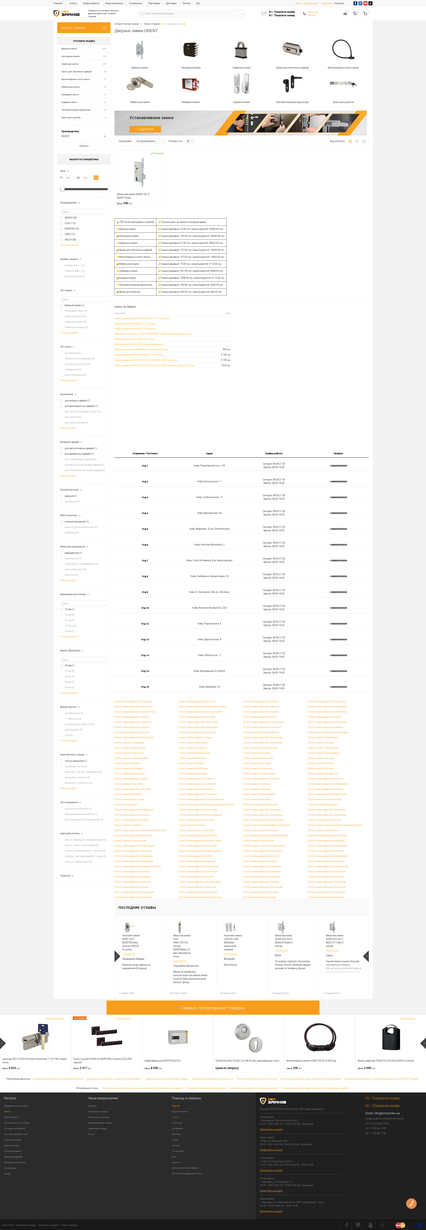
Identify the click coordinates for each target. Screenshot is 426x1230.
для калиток (73, 417)
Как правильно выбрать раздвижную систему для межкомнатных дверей (143, 1088)
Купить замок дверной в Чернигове (198, 722)
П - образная (73, 718)
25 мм (70, 676)
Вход (298, 3)
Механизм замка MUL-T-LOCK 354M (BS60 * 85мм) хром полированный (153, 334)
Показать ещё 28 (69, 332)
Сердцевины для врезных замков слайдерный (58, 1079)
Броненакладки (11, 1145)
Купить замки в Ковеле (127, 763)
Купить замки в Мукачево (257, 763)
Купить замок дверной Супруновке (327, 722)
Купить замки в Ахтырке (256, 753)
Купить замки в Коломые (321, 758)
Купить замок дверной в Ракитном (326, 871)
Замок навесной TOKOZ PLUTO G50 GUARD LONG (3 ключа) (146, 360)
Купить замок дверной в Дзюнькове (263, 887)
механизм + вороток (77, 777)
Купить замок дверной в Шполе (196, 876)
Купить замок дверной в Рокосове (326, 892)
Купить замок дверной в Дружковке (262, 814)
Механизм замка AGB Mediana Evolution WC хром (141, 349)
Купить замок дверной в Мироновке (327, 845)
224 (104, 56)
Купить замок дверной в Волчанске (327, 794)
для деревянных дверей (79, 453)
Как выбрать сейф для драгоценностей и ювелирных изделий (315, 1088)
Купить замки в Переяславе (323, 747)
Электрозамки (11, 1117)
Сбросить (84, 146)
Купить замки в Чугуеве (320, 742)
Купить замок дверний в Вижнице (197, 861)
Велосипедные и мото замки (75, 79)
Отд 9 (145, 592)
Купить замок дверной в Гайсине (197, 778)
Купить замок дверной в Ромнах (325, 789)
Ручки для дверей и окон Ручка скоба (257, 1079)
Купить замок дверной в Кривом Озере (200, 840)
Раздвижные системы (15, 1162)
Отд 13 (145, 639)
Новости (176, 1162)
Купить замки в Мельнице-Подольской (264, 845)
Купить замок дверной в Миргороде (262, 737)
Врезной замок (74, 305)
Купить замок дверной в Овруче (196, 789)
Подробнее (145, 129)
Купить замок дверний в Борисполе (133, 737)
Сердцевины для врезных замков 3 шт (213, 1079)
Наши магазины (114, 3)
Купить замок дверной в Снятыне (326, 876)
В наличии (159, 153)
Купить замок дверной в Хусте (324, 820)
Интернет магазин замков (126, 24)
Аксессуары (10, 1168)
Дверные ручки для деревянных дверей (167, 1079)
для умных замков (76, 422)
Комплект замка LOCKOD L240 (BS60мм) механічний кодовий (233, 942)
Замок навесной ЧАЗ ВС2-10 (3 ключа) (135, 328)
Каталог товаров (73, 27)
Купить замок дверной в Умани (131, 887)
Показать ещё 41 (69, 693)
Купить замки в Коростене (128, 784)
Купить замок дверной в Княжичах (133, 835)
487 (104, 64)
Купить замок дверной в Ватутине (197, 887)
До (78, 177)
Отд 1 (145, 465)
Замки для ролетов (70, 117)
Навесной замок (75, 316)
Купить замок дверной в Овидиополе (328, 856)
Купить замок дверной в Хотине (131, 871)
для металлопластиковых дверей (85, 464)
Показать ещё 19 (69, 636)
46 (105, 71)
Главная (57, 3)
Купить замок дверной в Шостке (132, 732)
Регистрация (311, 3)
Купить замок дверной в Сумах (324, 717)
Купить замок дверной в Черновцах (133, 856)
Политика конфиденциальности (187, 1173)
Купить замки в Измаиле (127, 825)
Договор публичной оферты (185, 1168)
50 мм (70, 631)
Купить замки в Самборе (127, 794)
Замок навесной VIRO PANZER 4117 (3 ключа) (139, 355)
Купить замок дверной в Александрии (328, 732)
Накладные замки (70, 56)
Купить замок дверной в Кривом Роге (134, 711)
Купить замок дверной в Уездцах (132, 876)
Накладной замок (76, 310)
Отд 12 (145, 623)
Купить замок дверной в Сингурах (261, 876)
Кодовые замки (69, 102)
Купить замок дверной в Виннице (197, 701)
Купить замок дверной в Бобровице (133, 809)
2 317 (82, 1068)
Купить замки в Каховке (192, 825)
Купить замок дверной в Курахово (326, 840)
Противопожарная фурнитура (75, 110)
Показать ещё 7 (68, 428)
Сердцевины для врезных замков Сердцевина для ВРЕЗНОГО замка (381, 1079)
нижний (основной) (77, 521)
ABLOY (70, 239)
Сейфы (7, 1173)
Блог (174, 1157)
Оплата (187, 3)
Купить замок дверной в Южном (261, 892)
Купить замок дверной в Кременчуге (327, 706)
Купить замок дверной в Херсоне (261, 706)
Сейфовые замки (70, 94)
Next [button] (366, 956)
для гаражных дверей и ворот (83, 411)
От (61, 177)
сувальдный (73, 558)
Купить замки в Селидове (128, 768)
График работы (91, 3)
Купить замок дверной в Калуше (325, 778)
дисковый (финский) (77, 364)
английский (73, 353)
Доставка (171, 3)
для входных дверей (77, 400)
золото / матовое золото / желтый (85, 850)
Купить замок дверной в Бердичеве (198, 727)
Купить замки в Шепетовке (193, 768)
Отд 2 (145, 481)
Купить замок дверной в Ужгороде (198, 794)
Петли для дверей (12, 1151)
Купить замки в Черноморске (323, 753)
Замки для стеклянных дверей (76, 71)
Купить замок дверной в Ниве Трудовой (200, 851)
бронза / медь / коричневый (82, 845)
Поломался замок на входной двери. (206, 1088)
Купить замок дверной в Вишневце (327, 887)
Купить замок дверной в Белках (260, 804)
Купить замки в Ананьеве (193, 773)
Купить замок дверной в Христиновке (263, 820)
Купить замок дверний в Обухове (132, 789)
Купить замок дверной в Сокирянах (262, 866)
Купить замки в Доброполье (129, 747)
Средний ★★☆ (74, 271)
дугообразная (74, 713)
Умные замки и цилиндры (17, 1123)
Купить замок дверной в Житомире (327, 701)
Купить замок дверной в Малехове (198, 845)
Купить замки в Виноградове (259, 794)
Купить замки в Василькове (129, 773)
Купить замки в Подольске (129, 753)
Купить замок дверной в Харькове (133, 701)
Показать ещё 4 (68, 740)
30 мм (70, 687)
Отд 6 (145, 544)
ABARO (71, 217)
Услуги (73, 3)
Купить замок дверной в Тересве (261, 881)
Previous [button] (117, 956)
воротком (72, 575)
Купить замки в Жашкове (257, 799)
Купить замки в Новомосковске (260, 747)
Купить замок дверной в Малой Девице (200, 814)
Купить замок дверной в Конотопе (197, 732)
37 (105, 87)
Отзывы (176, 1145)
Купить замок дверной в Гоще (259, 897)
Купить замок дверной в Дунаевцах (327, 814)
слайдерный (73, 369)
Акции (91, 1134)
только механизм (76, 761)
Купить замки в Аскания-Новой (325, 799)
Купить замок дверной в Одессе (131, 717)
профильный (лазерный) (80, 358)
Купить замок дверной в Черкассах (133, 722)
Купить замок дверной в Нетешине (133, 851)
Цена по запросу (227, 1068)
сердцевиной (73, 553)
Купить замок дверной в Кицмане (326, 897)
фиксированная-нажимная (81, 814)
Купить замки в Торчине (321, 768)
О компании (135, 3)
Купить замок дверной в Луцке (195, 737)
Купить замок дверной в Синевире (133, 897)
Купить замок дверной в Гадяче (131, 820)
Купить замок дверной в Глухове (196, 820)
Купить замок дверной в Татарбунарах (200, 881)
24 (105, 110)
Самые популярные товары (213, 1008)
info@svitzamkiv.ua (387, 1113)
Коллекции (177, 1123)
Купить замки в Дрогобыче (322, 773)
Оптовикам (177, 1128)
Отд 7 (145, 560)
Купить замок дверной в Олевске (325, 851)
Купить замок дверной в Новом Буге (263, 851)
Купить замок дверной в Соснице (132, 881)
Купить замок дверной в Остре (195, 856)
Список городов (69, 1225)
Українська (328, 3)
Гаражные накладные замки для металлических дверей (310, 1079)
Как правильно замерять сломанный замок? (253, 1088)
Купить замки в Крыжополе (258, 840)
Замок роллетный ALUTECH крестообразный (139, 344)
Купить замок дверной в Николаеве (327, 711)
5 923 (11, 1068)
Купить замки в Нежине (320, 763)
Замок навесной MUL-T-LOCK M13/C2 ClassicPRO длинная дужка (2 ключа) (155, 365)
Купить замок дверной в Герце (259, 861)
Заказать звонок (313, 14)
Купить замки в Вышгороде (129, 799)
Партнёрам (154, 3)
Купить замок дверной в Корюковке (327, 835)
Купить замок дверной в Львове (260, 711)
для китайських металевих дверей (85, 470)
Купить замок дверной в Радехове (262, 871)
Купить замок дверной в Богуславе (198, 809)
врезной (71, 496)
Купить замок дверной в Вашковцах (134, 861)
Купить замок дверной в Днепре (260, 701)
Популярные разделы (48, 1225)
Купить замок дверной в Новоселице (199, 866)
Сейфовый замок (76, 321)
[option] (139, 956)
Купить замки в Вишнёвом (193, 742)
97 (105, 79)
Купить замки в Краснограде (130, 840)
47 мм (70, 620)
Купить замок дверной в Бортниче (326, 809)
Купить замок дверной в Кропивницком (200, 711)
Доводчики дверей (13, 1157)
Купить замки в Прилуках (257, 789)
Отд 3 (145, 497)
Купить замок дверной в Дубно (131, 778)
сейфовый (72, 532)
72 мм (70, 609)
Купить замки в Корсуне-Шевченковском (265, 835)
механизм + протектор (78, 783)
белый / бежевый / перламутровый (86, 839)
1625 (104, 48)
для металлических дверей (81, 448)
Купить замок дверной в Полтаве (197, 717)
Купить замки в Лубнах (191, 763)
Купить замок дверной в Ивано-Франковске (202, 706)
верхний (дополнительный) (81, 527)
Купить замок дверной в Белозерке (262, 742)
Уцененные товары (97, 1128)
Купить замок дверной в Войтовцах (198, 892)
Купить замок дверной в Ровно (260, 717)
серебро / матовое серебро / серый (85, 856)
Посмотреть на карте (271, 1129)
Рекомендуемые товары (100, 1123)
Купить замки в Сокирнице (257, 768)
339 (294, 1068)
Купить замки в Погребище (129, 742)
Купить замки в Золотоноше (194, 753)
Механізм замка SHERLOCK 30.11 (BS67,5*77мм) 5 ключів (335, 940)
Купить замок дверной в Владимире (134, 892)
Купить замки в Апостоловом (259, 773)
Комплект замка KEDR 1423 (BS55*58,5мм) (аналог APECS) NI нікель (131, 942)
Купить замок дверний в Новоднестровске (137, 866)
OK (96, 177)
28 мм (70, 682)
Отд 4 (145, 513)
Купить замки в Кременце (193, 747)
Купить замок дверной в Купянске (197, 784)
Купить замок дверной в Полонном (198, 871)
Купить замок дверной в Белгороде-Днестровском (206, 804)
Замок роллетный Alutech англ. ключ (134, 339)
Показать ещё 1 (68, 475)
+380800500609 (338, 465)
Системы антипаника (14, 1128)
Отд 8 (145, 576)
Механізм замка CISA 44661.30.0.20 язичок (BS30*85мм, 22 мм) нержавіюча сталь (182, 946)
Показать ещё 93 (69, 245)
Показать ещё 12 (69, 380)
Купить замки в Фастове (192, 758)
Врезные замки (69, 48)
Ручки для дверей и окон (16, 1134)
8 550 (153, 1068)
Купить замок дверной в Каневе (196, 830)
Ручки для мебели (13, 1140)
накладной (72, 501)
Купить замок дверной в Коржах (261, 830)
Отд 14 (145, 655)
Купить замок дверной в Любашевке (134, 845)
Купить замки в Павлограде (323, 737)
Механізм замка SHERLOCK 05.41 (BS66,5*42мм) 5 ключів (284, 940)
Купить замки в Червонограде (130, 758)
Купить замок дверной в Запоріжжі (133, 706)
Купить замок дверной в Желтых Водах (200, 897)
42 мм (70, 614)
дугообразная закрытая (80, 724)
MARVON (72, 228)
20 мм (70, 671)
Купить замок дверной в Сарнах (131, 727)
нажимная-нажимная (78, 808)
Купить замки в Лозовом (256, 784)
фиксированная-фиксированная (84, 819)
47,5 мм (70, 625)
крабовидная (74, 729)
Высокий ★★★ (75, 276)
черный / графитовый (78, 861)
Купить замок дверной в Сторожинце (328, 866)
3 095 (367, 1068)
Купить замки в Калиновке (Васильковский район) (335, 825)
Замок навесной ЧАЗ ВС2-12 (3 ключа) (135, 323)
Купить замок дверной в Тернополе (327, 881)
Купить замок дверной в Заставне (326, 861)
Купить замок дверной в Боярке (131, 814)
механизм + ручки (76, 766)
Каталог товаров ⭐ (153, 24)
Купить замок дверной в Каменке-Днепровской (140, 830)
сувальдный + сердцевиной (81, 564)
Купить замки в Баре (125, 804)
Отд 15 (145, 671)
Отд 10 (145, 607)
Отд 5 (145, 528)
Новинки (92, 1106)
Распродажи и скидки (98, 1117)
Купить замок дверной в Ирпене (325, 727)
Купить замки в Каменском (258, 758)
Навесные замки (69, 64)
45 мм (70, 665)
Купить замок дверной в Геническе (262, 727)
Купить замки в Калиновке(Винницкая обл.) (267, 825)
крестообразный (75, 375)
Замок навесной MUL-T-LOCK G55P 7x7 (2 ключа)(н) (142, 318)
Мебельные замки (70, 87)
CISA (70, 223)
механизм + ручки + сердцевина (84, 772)
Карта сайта (7, 1225)
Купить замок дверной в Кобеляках (198, 835)
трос (69, 735)
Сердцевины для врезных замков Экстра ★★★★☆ (114, 1079)
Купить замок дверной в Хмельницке (263, 722)
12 (105, 102)
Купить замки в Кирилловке (323, 830)
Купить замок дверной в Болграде (262, 809)
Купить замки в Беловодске (323, 804)
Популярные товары (98, 1111)
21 (105, 94)
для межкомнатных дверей (81, 406)
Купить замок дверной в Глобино (261, 778)
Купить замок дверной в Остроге (261, 856)
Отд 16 (145, 686)
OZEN (70, 234)
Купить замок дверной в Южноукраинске (201, 799)
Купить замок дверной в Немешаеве (327, 784)
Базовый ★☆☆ (75, 265)
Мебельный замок (76, 327)
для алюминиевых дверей (80, 459)
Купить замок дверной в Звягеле (261, 732)
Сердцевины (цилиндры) (16, 1106)
